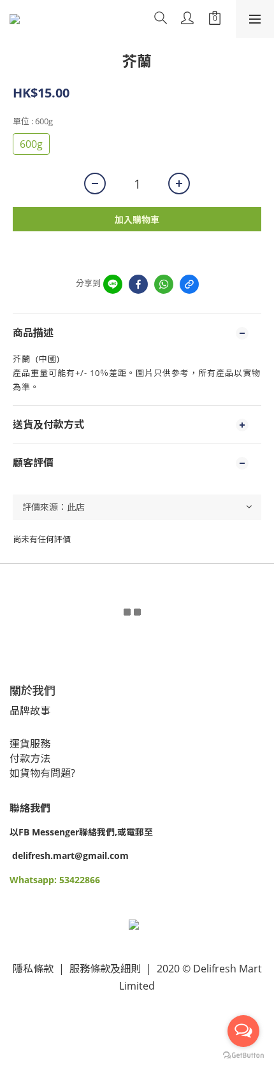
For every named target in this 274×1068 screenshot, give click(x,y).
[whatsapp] (163, 284)
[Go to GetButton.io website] (243, 1055)
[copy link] (189, 284)
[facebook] (138, 284)
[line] (112, 284)
